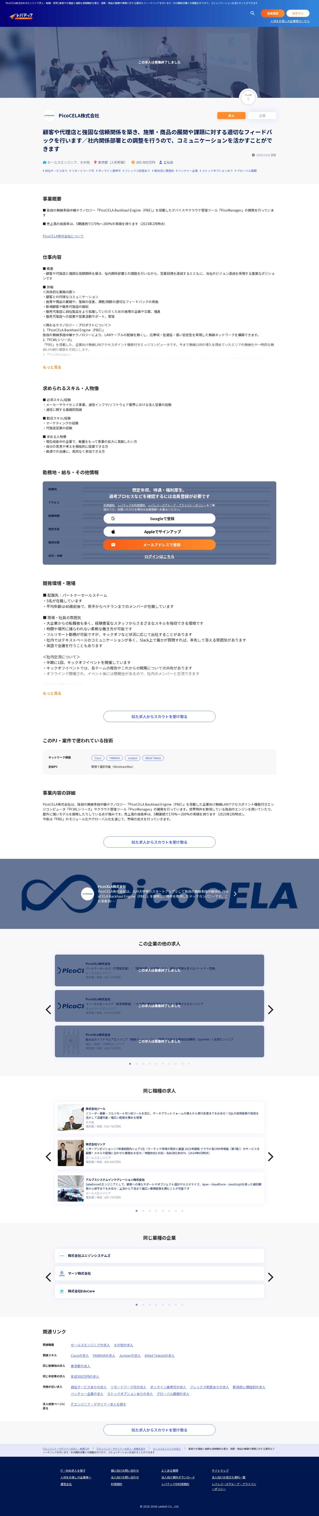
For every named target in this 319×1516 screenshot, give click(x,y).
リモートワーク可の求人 (128, 1387)
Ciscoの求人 (80, 1355)
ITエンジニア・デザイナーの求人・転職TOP (66, 1448)
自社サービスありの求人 (89, 1387)
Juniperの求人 (130, 1355)
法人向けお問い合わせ (125, 1477)
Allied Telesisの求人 (160, 1355)
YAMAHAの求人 (104, 1355)
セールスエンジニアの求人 (90, 1345)
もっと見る (52, 367)
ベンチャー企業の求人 (87, 1393)
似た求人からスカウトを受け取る (159, 716)
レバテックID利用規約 (131, 505)
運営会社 (66, 1484)
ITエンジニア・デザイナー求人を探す (98, 1404)
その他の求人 (123, 1345)
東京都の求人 (80, 1366)
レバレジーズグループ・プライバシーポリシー (177, 505)
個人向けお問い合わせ (125, 1470)
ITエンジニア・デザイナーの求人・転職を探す (121, 1448)
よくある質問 (169, 1470)
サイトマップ (220, 1470)
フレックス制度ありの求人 (209, 1387)
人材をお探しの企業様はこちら (290, 21)
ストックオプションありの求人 (130, 1393)
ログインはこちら (159, 556)
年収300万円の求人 (85, 1376)
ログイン (298, 13)
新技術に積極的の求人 (249, 1387)
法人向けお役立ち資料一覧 (228, 1477)
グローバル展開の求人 (173, 1393)
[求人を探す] (252, 13)
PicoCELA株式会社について (63, 236)
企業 (262, 115)
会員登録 (272, 13)
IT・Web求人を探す (72, 1470)
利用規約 (109, 505)
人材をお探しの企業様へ (75, 1477)
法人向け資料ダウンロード (178, 1477)
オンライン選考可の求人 (168, 1387)
